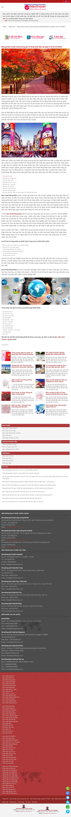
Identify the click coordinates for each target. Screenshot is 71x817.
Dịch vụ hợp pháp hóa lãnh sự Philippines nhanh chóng (56, 380)
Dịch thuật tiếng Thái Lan (9, 703)
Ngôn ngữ (12, 26)
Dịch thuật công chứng (9, 430)
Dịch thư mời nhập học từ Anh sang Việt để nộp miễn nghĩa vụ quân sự (22, 501)
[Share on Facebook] (32, 349)
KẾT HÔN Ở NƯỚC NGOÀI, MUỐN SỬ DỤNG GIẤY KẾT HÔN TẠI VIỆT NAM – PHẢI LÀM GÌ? (28, 481)
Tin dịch (28, 802)
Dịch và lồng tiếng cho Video (10, 449)
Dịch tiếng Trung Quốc (8, 680)
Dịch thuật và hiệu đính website (11, 433)
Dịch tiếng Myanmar (8, 785)
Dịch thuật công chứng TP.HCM (40, 798)
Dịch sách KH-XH (7, 733)
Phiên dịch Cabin (7, 458)
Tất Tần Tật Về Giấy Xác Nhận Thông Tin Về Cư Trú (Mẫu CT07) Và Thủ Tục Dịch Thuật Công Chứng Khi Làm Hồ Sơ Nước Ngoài (35, 477)
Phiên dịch (13, 802)
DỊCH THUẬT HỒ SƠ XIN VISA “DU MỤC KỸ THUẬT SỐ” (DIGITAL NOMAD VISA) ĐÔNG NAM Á (29, 485)
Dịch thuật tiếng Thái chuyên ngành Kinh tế (56, 406)
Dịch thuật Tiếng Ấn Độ (9, 701)
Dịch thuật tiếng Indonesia (10, 721)
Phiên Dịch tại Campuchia (9, 770)
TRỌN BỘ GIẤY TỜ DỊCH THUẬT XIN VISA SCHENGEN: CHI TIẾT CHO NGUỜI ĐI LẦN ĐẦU (27, 488)
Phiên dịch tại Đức (7, 755)
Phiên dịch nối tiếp (7, 460)
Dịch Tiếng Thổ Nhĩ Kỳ (8, 719)
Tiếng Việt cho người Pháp (10, 781)
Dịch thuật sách (6, 435)
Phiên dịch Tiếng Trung (9, 753)
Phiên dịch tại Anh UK (8, 751)
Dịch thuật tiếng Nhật (8, 683)
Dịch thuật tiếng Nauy (8, 712)
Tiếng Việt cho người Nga (9, 780)
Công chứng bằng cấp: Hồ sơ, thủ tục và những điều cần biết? (20, 470)
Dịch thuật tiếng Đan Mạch (10, 717)
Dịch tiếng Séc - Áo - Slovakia (11, 742)
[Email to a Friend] (37, 349)
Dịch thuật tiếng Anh (8, 676)
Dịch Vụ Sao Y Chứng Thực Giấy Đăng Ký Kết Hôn (21, 406)
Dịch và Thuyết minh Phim (9, 446)
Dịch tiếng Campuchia (8, 708)
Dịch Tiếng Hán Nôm (8, 738)
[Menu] (2, 7)
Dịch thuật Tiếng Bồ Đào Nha (10, 697)
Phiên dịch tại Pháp (7, 761)
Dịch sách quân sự (7, 731)
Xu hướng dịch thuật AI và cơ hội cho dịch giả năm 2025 (56, 366)
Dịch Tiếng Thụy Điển (8, 706)
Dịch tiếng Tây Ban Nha (9, 695)
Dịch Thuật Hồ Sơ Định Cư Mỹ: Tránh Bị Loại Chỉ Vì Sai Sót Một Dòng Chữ (23, 491)
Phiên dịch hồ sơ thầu (7, 176)
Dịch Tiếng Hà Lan (7, 691)
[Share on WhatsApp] (30, 349)
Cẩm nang (21, 802)
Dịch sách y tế (6, 729)
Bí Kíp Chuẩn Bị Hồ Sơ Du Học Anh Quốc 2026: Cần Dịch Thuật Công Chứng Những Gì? (27, 495)
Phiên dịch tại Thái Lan (8, 768)
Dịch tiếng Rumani (7, 746)
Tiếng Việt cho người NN (9, 772)
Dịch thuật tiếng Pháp (8, 681)
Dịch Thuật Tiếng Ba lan (9, 714)
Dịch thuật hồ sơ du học (9, 783)
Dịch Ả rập (6, 693)
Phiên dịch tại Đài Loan (9, 747)
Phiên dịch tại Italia (7, 749)
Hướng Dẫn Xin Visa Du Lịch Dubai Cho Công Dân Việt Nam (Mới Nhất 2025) (23, 367)
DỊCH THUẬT (6, 425)
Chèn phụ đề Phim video (9, 444)
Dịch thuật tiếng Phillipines (10, 740)
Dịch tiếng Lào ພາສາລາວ (9, 710)
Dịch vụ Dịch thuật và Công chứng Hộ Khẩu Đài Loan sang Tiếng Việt (56, 394)
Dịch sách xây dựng (8, 727)
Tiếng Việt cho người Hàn (9, 774)
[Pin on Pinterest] (39, 349)
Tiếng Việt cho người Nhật (10, 776)
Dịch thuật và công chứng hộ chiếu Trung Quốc (22, 393)
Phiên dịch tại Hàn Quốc (9, 759)
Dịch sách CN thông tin (9, 736)
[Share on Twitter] (34, 349)
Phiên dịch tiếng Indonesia (10, 766)
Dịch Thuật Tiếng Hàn (8, 699)
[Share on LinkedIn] (41, 349)
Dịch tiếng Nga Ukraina (9, 685)
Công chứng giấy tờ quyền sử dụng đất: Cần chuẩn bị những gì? (22, 354)
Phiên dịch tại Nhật (7, 763)
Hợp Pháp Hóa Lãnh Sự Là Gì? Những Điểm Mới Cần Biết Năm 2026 (21, 498)
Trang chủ (5, 798)
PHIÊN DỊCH (6, 453)
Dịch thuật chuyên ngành (9, 428)
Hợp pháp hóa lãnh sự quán (10, 437)
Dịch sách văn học (7, 725)
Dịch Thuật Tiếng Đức (8, 687)
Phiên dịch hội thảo (7, 456)
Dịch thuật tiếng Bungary (9, 793)
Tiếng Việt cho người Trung (10, 778)
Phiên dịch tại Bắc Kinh (9, 789)
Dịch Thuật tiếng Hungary (10, 715)
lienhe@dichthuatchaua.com (14, 564)
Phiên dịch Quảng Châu (9, 757)
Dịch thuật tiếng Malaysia (9, 744)
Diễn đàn (34, 802)
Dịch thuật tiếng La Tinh (9, 791)
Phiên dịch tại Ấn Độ (8, 787)
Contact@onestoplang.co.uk (14, 628)
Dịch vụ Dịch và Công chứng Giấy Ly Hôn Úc (22, 380)
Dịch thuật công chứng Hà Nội (19, 798)
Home (5, 26)
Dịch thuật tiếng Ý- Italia (9, 689)
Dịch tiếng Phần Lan (8, 678)
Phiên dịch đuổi (6, 463)
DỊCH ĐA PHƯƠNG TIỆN (9, 441)
